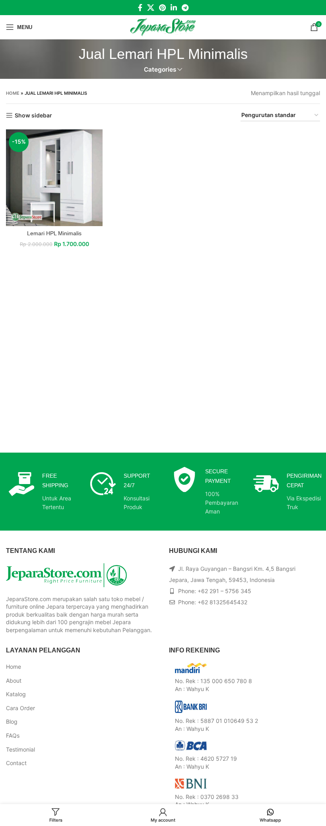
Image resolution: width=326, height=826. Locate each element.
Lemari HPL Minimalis (54, 233)
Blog (11, 721)
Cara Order (20, 708)
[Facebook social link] (140, 8)
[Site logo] (163, 26)
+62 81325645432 (222, 602)
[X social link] (151, 8)
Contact (16, 763)
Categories (160, 69)
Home (12, 93)
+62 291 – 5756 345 (224, 591)
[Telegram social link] (185, 8)
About (13, 680)
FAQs (12, 735)
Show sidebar (33, 115)
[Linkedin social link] (173, 8)
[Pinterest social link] (162, 8)
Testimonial (20, 749)
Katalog (16, 694)
